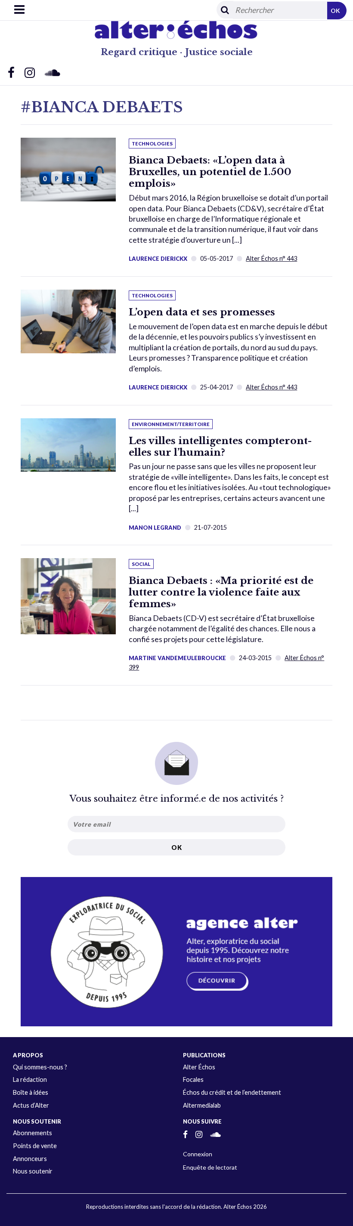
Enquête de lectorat (210, 1167)
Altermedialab (202, 1105)
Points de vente (35, 1145)
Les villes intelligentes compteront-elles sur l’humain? (220, 446)
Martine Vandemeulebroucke (177, 658)
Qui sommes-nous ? (40, 1067)
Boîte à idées (30, 1092)
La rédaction (30, 1079)
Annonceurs (30, 1158)
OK (335, 10)
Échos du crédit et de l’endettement (232, 1092)
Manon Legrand (155, 527)
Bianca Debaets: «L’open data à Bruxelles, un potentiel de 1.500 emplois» (210, 171)
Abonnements (32, 1132)
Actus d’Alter (31, 1105)
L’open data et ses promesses (202, 312)
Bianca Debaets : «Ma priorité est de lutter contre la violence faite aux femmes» (221, 592)
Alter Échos (199, 1067)
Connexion (197, 1154)
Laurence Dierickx (158, 258)
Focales (193, 1079)
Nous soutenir (33, 1171)
